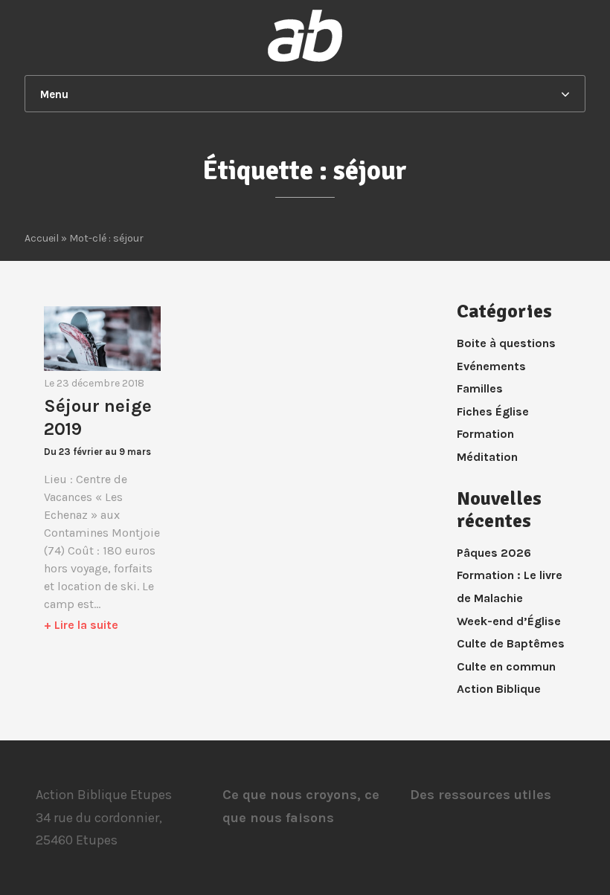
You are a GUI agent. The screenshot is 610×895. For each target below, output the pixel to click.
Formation (485, 434)
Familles (480, 388)
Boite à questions (506, 343)
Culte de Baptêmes (511, 643)
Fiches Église (493, 411)
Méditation (487, 457)
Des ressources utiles (480, 794)
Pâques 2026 (494, 553)
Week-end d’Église (509, 621)
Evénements (491, 366)
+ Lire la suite (81, 625)
